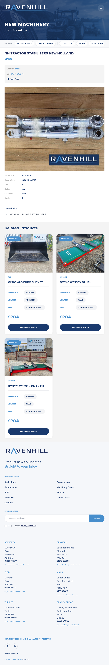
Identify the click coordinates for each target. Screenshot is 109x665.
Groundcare (11, 487)
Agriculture (10, 482)
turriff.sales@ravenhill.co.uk (15, 621)
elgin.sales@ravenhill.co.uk (15, 591)
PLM (7, 492)
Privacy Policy (11, 654)
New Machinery (24, 43)
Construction (63, 482)
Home (7, 30)
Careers (9, 502)
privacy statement (28, 525)
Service (60, 492)
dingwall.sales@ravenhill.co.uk (68, 565)
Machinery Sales (65, 487)
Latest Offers (63, 497)
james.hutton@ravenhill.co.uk (68, 625)
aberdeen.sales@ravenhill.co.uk (17, 565)
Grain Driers (97, 43)
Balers (82, 43)
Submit (96, 518)
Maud (17, 68)
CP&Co (25, 659)
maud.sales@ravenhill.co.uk (67, 595)
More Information (28, 327)
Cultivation (67, 43)
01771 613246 (17, 73)
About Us (9, 497)
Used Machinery (45, 43)
